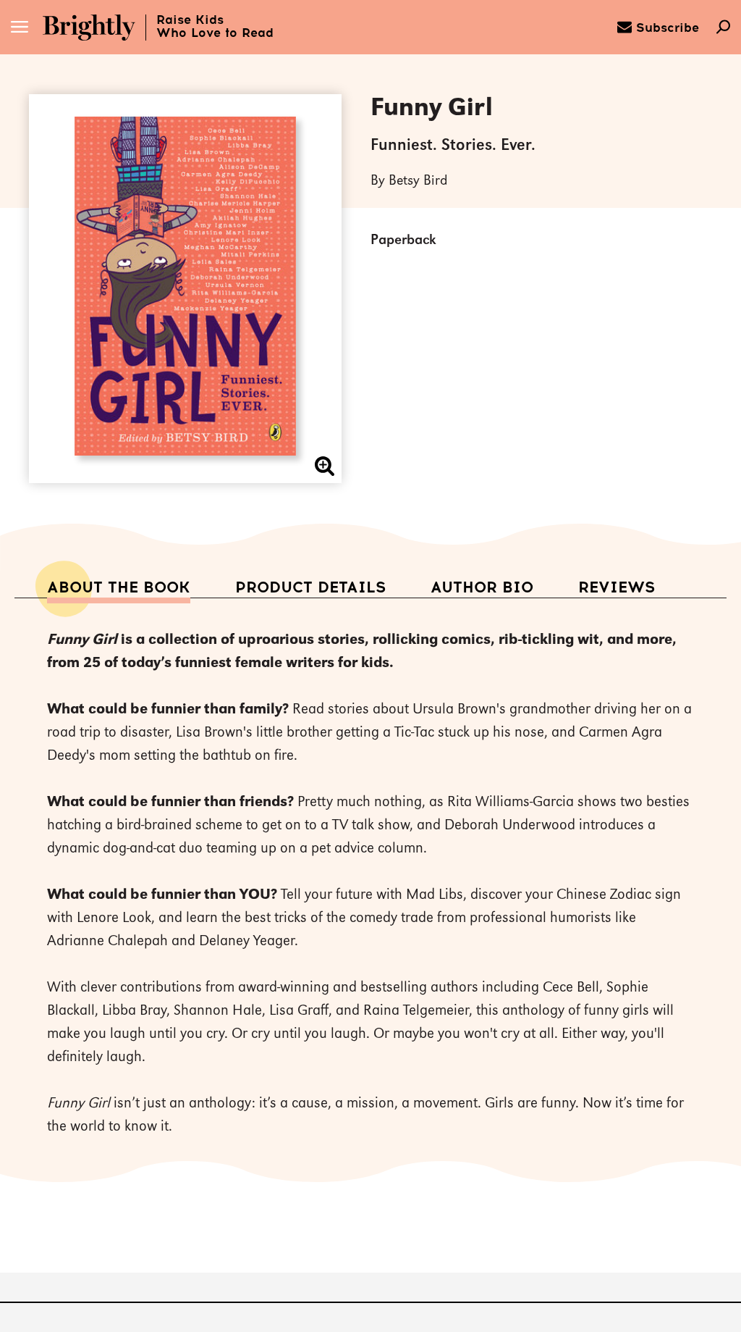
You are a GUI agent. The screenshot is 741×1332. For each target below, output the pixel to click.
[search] (723, 28)
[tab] (118, 588)
